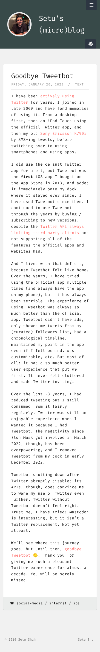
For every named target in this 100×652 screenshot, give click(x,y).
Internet (58, 603)
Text (79, 84)
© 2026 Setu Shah (20, 639)
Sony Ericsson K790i (63, 133)
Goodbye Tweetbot (42, 75)
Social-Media (30, 603)
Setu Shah (86, 639)
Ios (76, 603)
